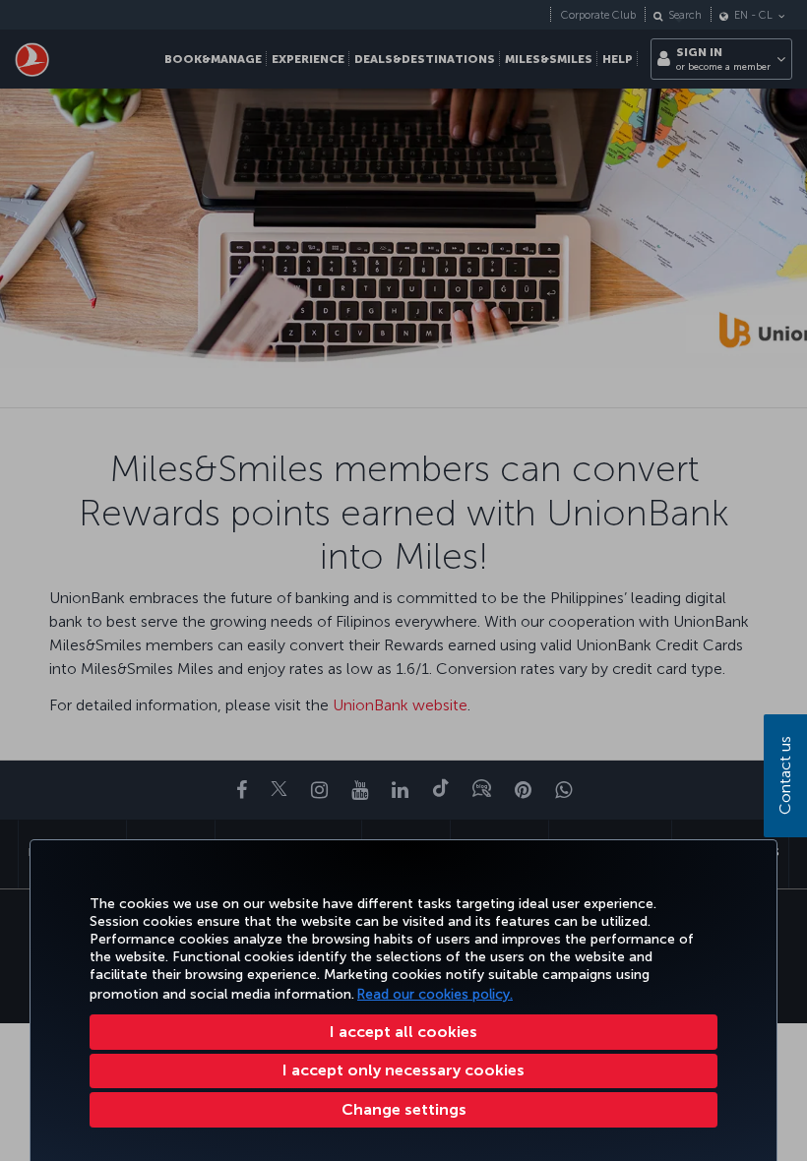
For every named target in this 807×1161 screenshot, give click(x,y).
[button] (403, 1110)
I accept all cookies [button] (403, 1031)
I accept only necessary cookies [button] (403, 1070)
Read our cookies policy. (435, 994)
